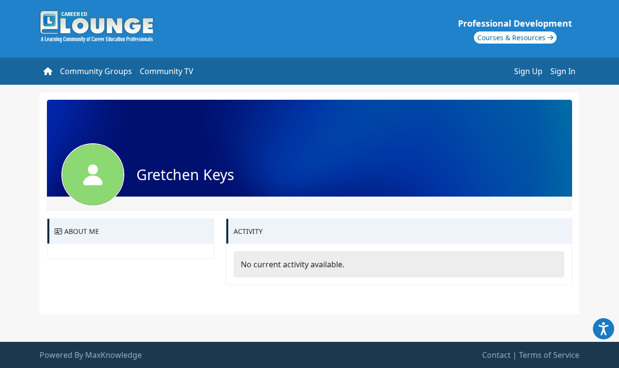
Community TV (166, 71)
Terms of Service (549, 355)
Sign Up (528, 71)
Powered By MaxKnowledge (91, 355)
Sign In (562, 71)
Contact (496, 355)
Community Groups (96, 71)
